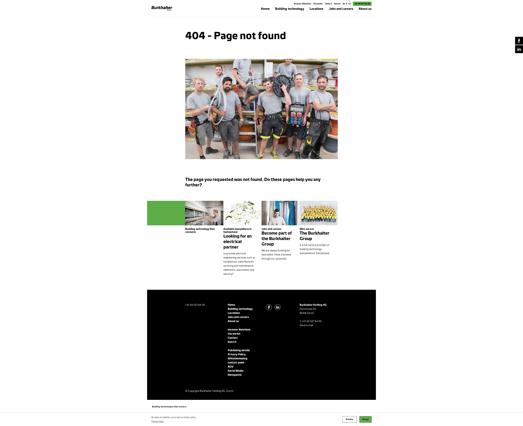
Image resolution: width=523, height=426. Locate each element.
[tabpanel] (261, 109)
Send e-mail (306, 325)
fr (347, 4)
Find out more (157, 421)
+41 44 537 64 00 (362, 4)
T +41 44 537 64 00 (311, 321)
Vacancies (318, 4)
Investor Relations (302, 4)
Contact (328, 4)
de (344, 4)
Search (337, 4)
